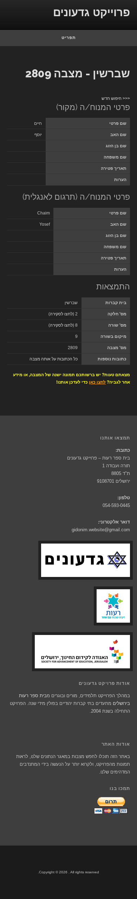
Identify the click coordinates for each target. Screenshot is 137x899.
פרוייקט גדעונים (91, 12)
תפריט (68, 37)
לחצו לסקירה (61, 314)
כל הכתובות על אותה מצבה (54, 359)
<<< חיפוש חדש (116, 98)
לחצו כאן (97, 382)
